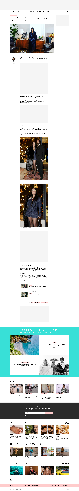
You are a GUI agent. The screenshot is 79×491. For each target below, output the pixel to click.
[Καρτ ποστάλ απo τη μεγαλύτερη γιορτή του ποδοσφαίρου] (47, 451)
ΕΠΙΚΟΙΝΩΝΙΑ (12, 485)
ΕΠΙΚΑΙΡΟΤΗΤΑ (19, 464)
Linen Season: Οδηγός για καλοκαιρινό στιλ (61, 457)
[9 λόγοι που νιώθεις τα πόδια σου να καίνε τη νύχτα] (16, 429)
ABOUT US (22, 485)
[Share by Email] (14, 72)
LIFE (43, 11)
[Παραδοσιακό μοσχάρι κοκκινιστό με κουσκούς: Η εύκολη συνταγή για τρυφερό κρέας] (62, 429)
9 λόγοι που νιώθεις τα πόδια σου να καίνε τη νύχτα (16, 437)
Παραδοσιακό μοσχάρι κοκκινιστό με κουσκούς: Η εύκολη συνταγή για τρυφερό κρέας (62, 438)
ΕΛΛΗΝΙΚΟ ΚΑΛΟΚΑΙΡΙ (24, 362)
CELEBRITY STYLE (37, 302)
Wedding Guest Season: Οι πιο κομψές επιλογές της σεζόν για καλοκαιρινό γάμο (16, 457)
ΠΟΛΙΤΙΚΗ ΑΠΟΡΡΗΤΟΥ (34, 485)
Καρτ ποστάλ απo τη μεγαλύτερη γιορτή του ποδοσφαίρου (45, 457)
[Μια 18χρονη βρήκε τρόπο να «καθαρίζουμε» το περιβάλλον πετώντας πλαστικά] (31, 429)
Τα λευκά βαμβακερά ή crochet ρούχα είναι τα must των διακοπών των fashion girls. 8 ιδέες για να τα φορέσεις (47, 396)
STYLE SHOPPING (29, 393)
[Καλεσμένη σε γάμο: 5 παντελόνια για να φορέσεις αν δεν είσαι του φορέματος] (31, 388)
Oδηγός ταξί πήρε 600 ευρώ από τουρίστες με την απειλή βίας (62, 477)
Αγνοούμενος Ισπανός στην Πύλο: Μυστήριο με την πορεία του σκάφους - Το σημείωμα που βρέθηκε (16, 477)
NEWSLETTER (65, 485)
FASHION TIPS (12, 393)
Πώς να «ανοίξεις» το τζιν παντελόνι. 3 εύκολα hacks (15, 395)
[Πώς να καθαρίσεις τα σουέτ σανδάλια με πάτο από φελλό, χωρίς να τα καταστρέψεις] (47, 429)
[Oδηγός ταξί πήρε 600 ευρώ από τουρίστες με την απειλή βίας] (62, 470)
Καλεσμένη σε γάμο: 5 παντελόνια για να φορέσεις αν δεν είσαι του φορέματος (31, 396)
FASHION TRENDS (44, 393)
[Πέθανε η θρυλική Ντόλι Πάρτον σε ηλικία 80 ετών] (31, 470)
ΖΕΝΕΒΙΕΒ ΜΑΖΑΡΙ (44, 302)
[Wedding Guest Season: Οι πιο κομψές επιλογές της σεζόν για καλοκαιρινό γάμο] (16, 451)
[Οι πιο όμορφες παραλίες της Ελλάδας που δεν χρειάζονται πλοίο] (25, 345)
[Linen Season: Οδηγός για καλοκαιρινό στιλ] (62, 451)
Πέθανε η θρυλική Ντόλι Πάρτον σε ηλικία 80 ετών (30, 476)
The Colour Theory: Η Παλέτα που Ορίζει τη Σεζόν (31, 457)
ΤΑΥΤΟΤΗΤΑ (17, 485)
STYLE (31, 11)
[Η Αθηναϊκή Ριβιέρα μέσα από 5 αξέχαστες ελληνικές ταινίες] (54, 365)
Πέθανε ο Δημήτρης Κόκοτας (46, 476)
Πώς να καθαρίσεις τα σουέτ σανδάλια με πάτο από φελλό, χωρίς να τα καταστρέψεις (47, 437)
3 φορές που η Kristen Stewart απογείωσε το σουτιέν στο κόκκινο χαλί (62, 396)
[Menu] (10, 11)
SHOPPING (47, 11)
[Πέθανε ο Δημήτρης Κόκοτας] (47, 470)
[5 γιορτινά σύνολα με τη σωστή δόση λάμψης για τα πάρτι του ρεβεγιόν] (24, 294)
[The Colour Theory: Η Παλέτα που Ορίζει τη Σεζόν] (31, 451)
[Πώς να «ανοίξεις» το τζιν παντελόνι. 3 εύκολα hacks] (16, 388)
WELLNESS (39, 11)
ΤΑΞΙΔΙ (54, 342)
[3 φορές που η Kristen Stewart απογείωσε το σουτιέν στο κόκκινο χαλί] (62, 388)
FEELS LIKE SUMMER (39, 330)
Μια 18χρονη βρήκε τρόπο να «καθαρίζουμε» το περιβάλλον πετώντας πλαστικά (31, 437)
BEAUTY (34, 11)
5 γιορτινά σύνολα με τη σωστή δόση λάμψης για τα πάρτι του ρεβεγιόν (37, 295)
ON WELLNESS (19, 423)
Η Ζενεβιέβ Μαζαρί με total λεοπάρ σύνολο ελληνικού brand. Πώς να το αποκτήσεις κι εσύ (37, 287)
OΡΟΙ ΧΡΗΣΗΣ (27, 485)
